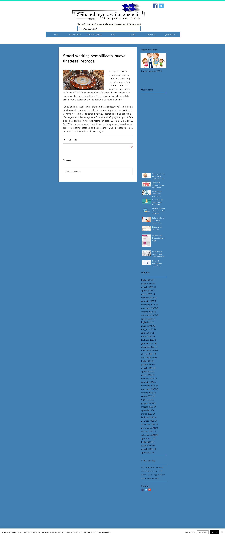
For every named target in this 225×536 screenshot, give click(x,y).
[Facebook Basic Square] (142, 490)
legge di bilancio (159, 475)
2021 (142, 467)
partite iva (155, 478)
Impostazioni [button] (190, 532)
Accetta (214, 532)
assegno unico (150, 467)
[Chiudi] (222, 532)
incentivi (144, 475)
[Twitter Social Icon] (161, 6)
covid (160, 471)
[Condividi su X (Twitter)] (70, 139)
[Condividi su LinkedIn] (76, 139)
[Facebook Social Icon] (155, 6)
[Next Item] (162, 60)
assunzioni (159, 467)
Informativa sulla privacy (102, 532)
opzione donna (146, 478)
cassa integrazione (147, 471)
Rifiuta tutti (202, 532)
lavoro (150, 475)
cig (156, 471)
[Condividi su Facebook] (64, 139)
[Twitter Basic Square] (146, 490)
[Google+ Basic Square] (149, 490)
